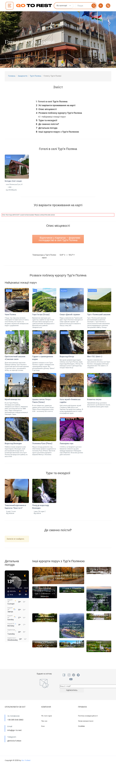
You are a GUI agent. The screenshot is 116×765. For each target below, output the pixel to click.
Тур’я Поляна (35, 76)
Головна (11, 76)
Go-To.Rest (26, 760)
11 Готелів (38, 591)
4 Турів (65, 575)
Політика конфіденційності (88, 716)
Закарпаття (22, 76)
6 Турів (74, 591)
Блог (43, 726)
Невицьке (99, 594)
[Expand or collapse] (81, 97)
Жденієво (72, 621)
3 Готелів (65, 588)
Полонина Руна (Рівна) (42, 443)
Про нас (44, 721)
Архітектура (37, 333)
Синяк (98, 642)
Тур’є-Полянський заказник (98, 314)
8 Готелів (65, 624)
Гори (35, 291)
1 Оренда (47, 591)
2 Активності (46, 593)
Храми (36, 376)
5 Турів (101, 600)
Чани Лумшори (44, 588)
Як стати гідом (46, 716)
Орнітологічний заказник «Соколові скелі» (15, 358)
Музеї (8, 376)
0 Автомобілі (59, 578)
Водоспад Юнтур (67, 356)
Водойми (9, 291)
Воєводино (58, 572)
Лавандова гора (66, 443)
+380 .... (10, 187)
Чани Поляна (10, 314)
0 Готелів (65, 643)
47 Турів (47, 619)
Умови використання (85, 721)
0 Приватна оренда (52, 575)
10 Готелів (93, 645)
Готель (8, 157)
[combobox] (64, 5)
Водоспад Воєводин (13, 443)
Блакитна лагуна (94, 399)
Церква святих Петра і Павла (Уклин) (41, 400)
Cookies (81, 726)
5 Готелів (38, 642)
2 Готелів (39, 575)
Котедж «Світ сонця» (13, 181)
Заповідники (92, 291)
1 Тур (74, 627)
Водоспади (64, 333)
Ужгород (44, 613)
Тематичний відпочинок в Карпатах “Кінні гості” (15, 506)
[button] (11, 591)
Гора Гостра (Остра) (41, 314)
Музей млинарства (13, 399)
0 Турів (101, 572)
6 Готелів (38, 616)
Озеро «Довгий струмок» (70, 314)
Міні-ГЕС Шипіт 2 (94, 356)
